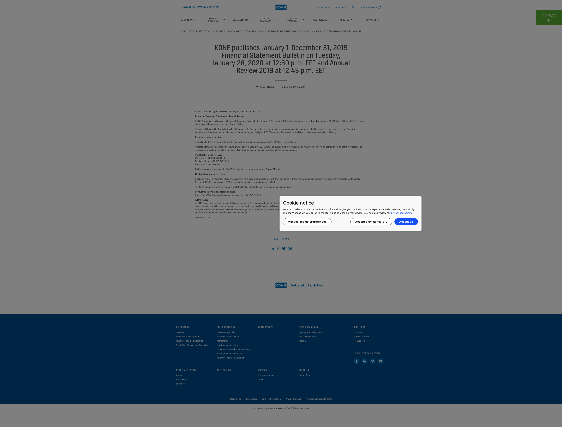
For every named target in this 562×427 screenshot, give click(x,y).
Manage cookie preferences (307, 221)
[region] (351, 213)
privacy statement (401, 212)
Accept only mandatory (371, 221)
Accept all (406, 221)
